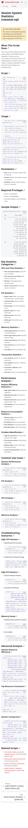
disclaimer (11, 38)
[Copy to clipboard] (24, 78)
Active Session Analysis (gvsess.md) (14, 759)
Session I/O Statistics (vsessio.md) (14, 763)
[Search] (22, 2)
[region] (14, 93)
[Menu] (25, 2)
